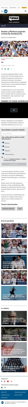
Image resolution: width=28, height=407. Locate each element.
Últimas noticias (4, 7)
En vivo (24, 7)
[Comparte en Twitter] (5, 69)
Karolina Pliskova (8, 208)
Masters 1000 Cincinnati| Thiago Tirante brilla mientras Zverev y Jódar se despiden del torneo (14, 249)
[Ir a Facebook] (2, 381)
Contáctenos (4, 397)
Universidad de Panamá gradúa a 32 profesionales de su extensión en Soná (14, 368)
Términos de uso (5, 395)
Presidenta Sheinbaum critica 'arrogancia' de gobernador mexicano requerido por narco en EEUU (13, 320)
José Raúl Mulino (12, 7)
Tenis (19, 208)
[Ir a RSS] (12, 381)
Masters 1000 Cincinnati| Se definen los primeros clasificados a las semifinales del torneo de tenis (13, 233)
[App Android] (5, 387)
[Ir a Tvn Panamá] (13, 11)
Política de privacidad (20, 392)
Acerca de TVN (18, 395)
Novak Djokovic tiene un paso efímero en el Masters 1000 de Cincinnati (13, 281)
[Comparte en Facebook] (2, 69)
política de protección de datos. (15, 159)
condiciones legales (14, 159)
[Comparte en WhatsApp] (8, 69)
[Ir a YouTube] (8, 381)
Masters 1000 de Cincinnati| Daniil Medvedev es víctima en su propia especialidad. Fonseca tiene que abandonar (14, 264)
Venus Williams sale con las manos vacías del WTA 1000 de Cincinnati (13, 296)
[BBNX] (2, 402)
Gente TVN (4, 392)
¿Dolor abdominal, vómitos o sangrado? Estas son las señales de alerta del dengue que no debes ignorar (14, 352)
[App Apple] (2, 387)
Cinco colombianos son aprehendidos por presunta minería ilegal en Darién (12, 337)
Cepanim (19, 7)
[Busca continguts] (25, 11)
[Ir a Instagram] (5, 381)
